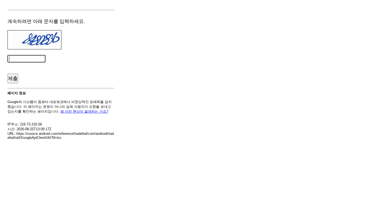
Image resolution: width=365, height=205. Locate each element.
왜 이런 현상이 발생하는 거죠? (84, 111)
